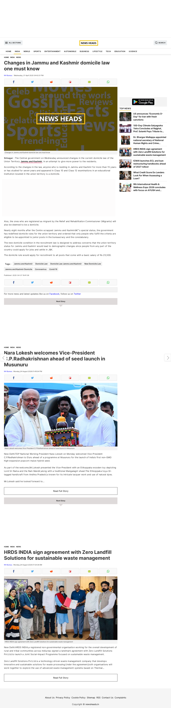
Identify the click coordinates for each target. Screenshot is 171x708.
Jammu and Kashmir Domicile (18, 269)
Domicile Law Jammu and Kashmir (66, 264)
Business (84, 51)
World (27, 51)
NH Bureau (8, 75)
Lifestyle (97, 51)
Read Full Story (60, 491)
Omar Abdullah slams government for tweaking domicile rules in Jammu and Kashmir (3, 357)
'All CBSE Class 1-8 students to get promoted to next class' (167, 357)
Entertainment (52, 51)
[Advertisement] (85, 19)
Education (119, 51)
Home (8, 51)
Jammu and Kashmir (31, 161)
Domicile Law (41, 264)
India (17, 51)
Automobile (70, 51)
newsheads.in (92, 704)
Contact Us (107, 697)
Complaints (120, 697)
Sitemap (91, 697)
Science (133, 51)
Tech (108, 51)
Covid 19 (53, 269)
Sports (37, 51)
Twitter (77, 293)
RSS (98, 697)
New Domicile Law (92, 264)
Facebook (54, 293)
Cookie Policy (78, 697)
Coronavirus (40, 269)
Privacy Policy (63, 697)
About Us (50, 697)
